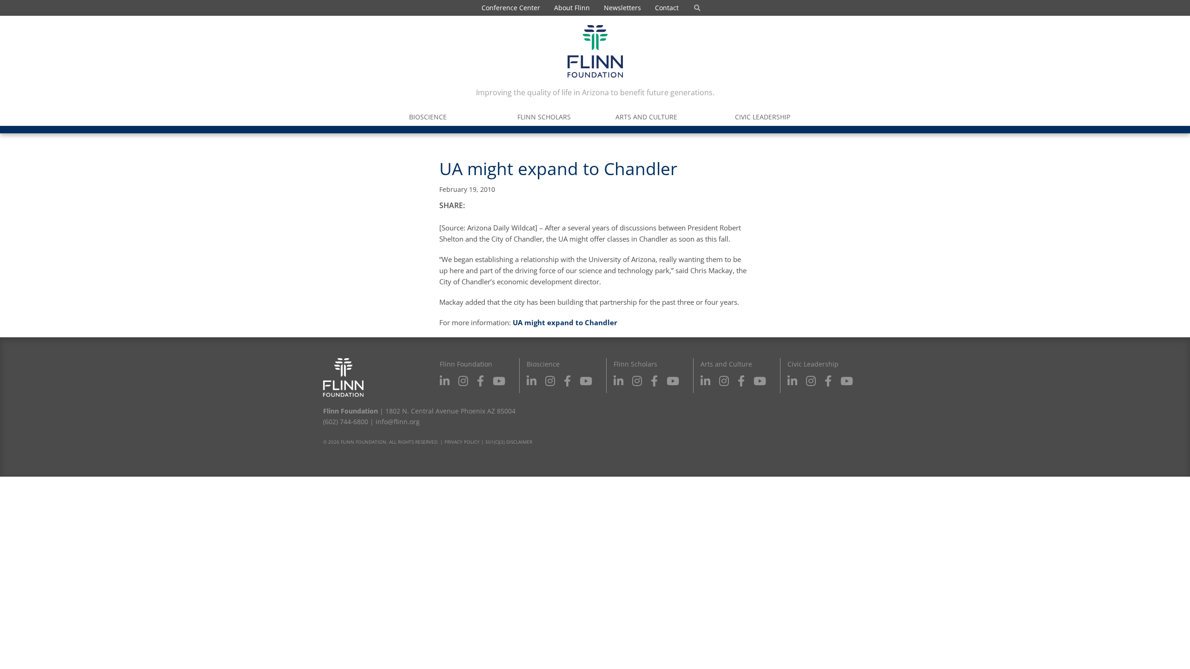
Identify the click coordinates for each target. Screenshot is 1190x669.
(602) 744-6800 (345, 421)
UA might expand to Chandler (565, 322)
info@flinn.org (398, 421)
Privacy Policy (462, 442)
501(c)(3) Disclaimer (508, 442)
